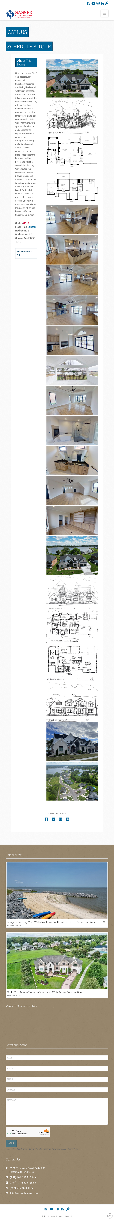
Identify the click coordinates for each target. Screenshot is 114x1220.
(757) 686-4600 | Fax (21, 1188)
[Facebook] (88, 3)
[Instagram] (98, 3)
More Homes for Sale (24, 253)
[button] (104, 13)
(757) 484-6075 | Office (23, 1177)
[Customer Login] (106, 3)
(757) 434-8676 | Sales (23, 1182)
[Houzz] (102, 3)
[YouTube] (93, 3)
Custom (32, 226)
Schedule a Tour (29, 46)
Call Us (17, 32)
